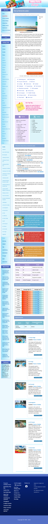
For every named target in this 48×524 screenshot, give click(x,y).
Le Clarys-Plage (31, 337)
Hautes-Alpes (4, 95)
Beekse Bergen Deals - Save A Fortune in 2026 (5, 332)
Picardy (3, 124)
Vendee (25, 15)
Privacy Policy (17, 495)
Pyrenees (4, 133)
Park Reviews (4, 27)
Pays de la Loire (5, 121)
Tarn (3, 143)
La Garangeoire (31, 402)
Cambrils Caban (7, 505)
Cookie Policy (17, 497)
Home (3, 13)
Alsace (3, 57)
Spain (3, 258)
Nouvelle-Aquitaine (5, 117)
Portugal (4, 255)
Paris (3, 119)
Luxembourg (4, 250)
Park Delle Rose (7, 492)
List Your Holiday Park (17, 488)
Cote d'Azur (4, 81)
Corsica (3, 49)
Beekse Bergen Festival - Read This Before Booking (5, 326)
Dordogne (4, 83)
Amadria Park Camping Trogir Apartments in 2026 (5, 355)
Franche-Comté (5, 86)
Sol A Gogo (30, 361)
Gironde (3, 93)
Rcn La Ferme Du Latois (33, 15)
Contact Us (16, 493)
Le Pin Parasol (31, 422)
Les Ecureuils (31, 384)
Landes (3, 102)
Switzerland (4, 261)
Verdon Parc (6, 490)
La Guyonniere (31, 447)
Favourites (18, 485)
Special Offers (4, 16)
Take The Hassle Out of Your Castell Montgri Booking (5, 278)
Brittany (3, 69)
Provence (4, 126)
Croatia (3, 52)
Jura (3, 100)
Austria (3, 46)
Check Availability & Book (34, 73)
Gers (3, 91)
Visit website (28, 155)
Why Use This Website (6, 30)
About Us (16, 490)
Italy (3, 247)
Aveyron (3, 67)
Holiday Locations (5, 25)
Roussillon (4, 138)
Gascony (4, 88)
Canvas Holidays (5, 20)
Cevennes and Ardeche (5, 75)
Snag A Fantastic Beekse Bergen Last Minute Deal (5, 309)
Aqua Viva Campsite (6, 495)
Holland (3, 244)
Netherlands (4, 252)
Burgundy (4, 72)
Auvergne (4, 65)
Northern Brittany (5, 114)
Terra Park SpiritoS (6, 510)
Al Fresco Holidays (5, 18)
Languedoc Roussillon (6, 107)
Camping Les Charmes (7, 498)
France (3, 55)
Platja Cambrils (7, 507)
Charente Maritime (5, 79)
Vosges (3, 238)
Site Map (16, 499)
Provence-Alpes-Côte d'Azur (6, 130)
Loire (3, 109)
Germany (4, 241)
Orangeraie (6, 501)
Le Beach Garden (8, 503)
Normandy (4, 112)
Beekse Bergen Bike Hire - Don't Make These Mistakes (6, 350)
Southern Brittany (5, 140)
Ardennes (4, 62)
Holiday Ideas (4, 23)
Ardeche (3, 60)
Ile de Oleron (4, 98)
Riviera (3, 136)
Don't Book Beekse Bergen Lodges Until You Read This (5, 321)
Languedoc (4, 105)
